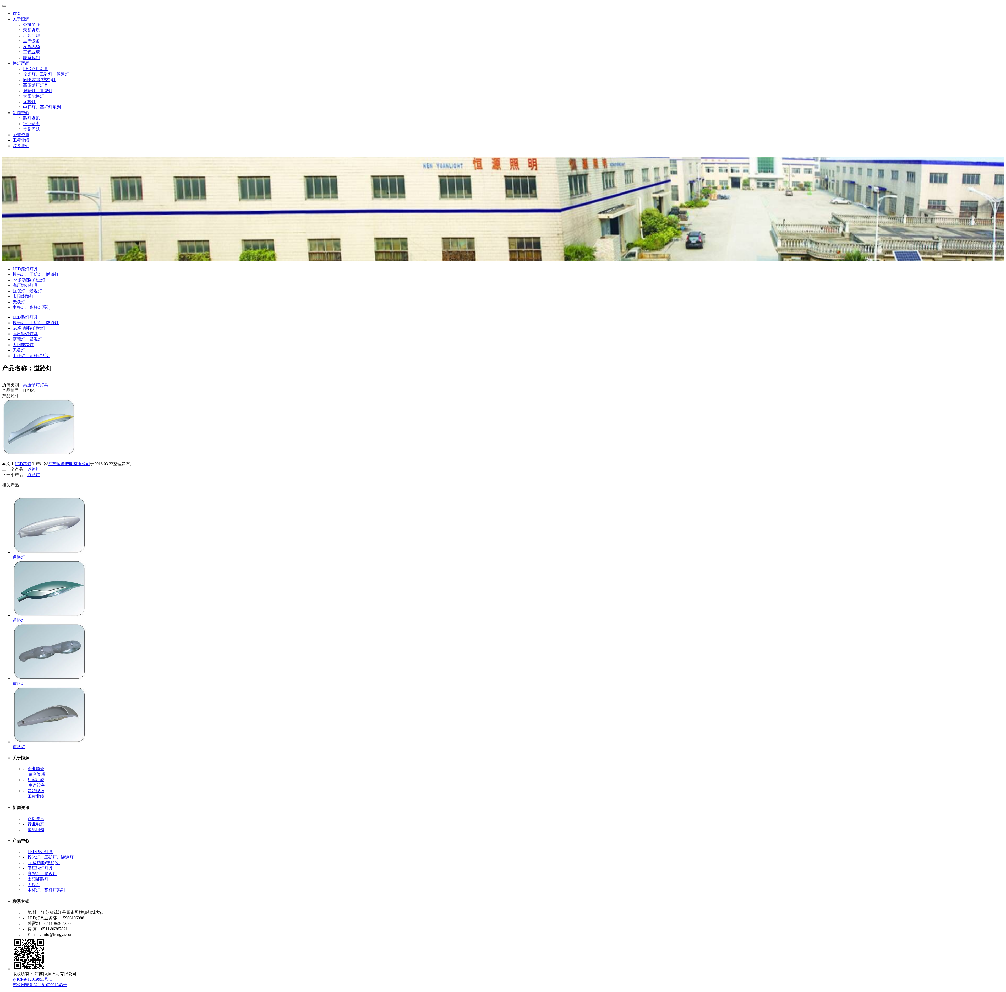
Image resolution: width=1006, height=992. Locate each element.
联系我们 (31, 57)
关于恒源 (21, 19)
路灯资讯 (31, 118)
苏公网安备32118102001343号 (40, 985)
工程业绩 (31, 52)
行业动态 (31, 123)
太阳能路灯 (33, 96)
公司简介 (31, 24)
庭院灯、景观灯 (37, 90)
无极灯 (29, 101)
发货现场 (31, 46)
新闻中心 (21, 112)
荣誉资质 (31, 30)
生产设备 (31, 41)
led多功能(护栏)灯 (39, 79)
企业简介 (36, 768)
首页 (17, 13)
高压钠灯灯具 (35, 85)
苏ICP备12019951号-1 (32, 979)
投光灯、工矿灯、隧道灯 (46, 74)
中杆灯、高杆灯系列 (42, 107)
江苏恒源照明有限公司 (69, 464)
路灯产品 (21, 63)
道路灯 (33, 469)
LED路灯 (23, 464)
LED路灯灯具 (35, 68)
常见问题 (31, 129)
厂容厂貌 (31, 35)
